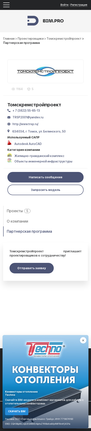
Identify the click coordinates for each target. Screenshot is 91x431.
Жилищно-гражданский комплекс (39, 156)
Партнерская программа (29, 231)
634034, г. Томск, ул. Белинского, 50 (39, 131)
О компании (17, 221)
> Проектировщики (29, 38)
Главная (9, 38)
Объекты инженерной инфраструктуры (43, 161)
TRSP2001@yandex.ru (27, 117)
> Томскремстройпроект (63, 38)
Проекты (17, 211)
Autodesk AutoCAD (28, 144)
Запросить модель (45, 190)
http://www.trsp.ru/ (25, 124)
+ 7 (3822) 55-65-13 (26, 110)
